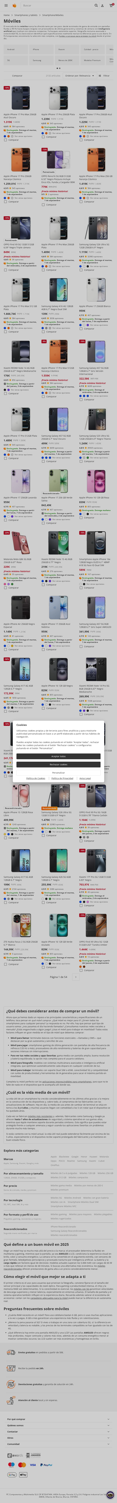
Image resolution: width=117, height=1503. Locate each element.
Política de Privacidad (62, 778)
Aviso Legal (85, 778)
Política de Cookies (35, 778)
